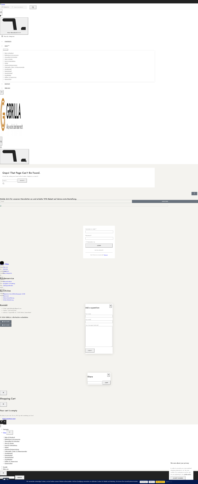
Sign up (106, 255)
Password (90, 235)
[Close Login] (3, 393)
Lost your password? (99, 250)
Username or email (93, 229)
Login (99, 245)
